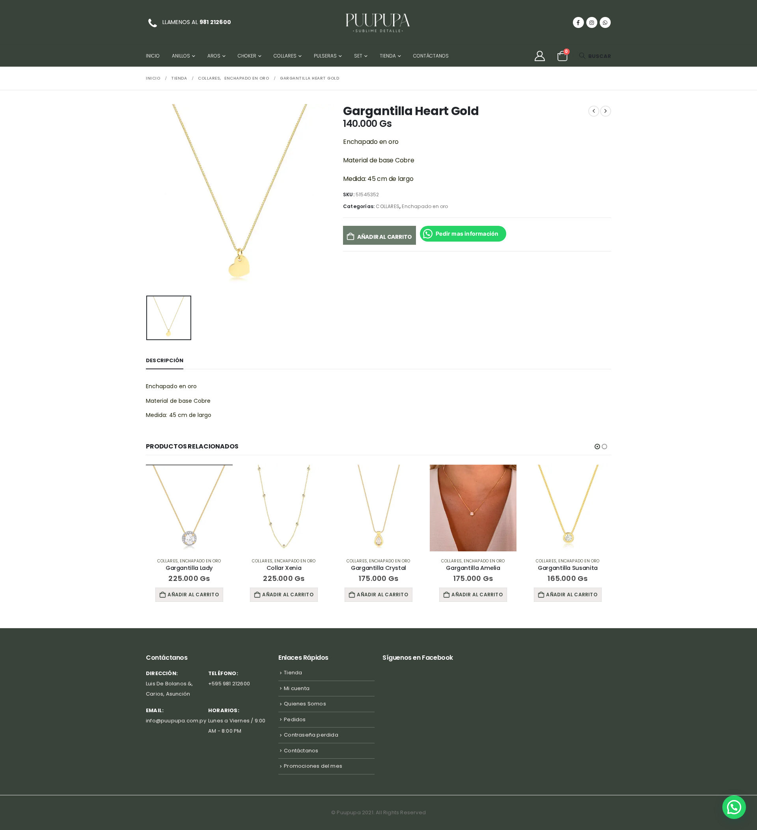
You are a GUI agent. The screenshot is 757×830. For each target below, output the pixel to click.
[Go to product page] (189, 508)
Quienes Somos (305, 703)
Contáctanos (431, 55)
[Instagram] (591, 22)
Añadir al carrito (384, 237)
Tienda (388, 55)
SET (358, 55)
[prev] (593, 111)
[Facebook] (578, 22)
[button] (595, 56)
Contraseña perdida (311, 735)
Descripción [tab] (164, 360)
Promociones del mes (313, 766)
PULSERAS (325, 55)
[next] (605, 111)
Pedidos (295, 719)
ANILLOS (181, 55)
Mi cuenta (297, 688)
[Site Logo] (378, 22)
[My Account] (539, 56)
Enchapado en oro (425, 206)
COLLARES (285, 55)
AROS (213, 55)
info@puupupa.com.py (176, 720)
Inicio (153, 55)
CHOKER (247, 55)
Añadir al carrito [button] (193, 594)
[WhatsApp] (605, 22)
